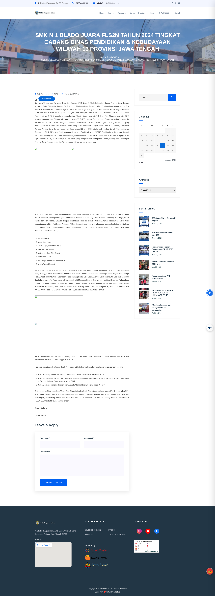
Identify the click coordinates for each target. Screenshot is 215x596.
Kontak (177, 13)
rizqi (56, 94)
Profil (110, 13)
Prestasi (141, 13)
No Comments (71, 94)
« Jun (141, 163)
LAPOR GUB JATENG (116, 535)
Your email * (89, 438)
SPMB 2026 (164, 13)
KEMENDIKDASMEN (92, 530)
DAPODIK (111, 530)
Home (101, 13)
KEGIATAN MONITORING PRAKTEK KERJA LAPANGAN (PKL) (163, 292)
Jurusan (121, 13)
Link (152, 13)
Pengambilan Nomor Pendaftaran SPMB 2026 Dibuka (162, 249)
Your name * (45, 438)
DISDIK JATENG (90, 535)
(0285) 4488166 (82, 3)
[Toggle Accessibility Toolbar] (210, 293)
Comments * (45, 452)
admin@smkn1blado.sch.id (107, 3)
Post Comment (54, 482)
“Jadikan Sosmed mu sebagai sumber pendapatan (161, 307)
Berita (132, 13)
